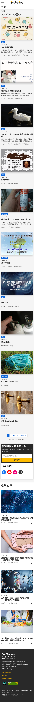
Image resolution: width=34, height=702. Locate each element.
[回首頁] (17, 2)
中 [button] (17, 14)
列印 (20, 14)
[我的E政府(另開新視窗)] (4, 683)
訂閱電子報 (17, 460)
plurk (9, 14)
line (13, 14)
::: (1, 10)
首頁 (3, 11)
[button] (31, 2)
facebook (2, 14)
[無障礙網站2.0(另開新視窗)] (13, 683)
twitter (6, 14)
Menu (2, 2)
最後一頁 (23, 435)
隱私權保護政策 (6, 672)
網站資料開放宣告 (7, 678)
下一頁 (16, 435)
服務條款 (4, 675)
